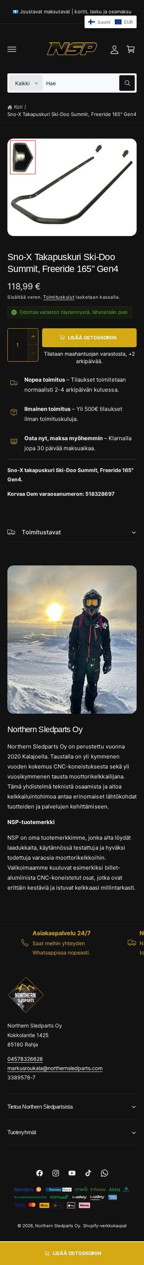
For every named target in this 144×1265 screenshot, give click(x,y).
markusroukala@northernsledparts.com (55, 1068)
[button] (12, 49)
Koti (18, 107)
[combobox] (90, 83)
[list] (72, 942)
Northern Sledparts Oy (57, 1225)
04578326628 (25, 1059)
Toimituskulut (58, 297)
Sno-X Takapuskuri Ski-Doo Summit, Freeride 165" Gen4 (71, 114)
